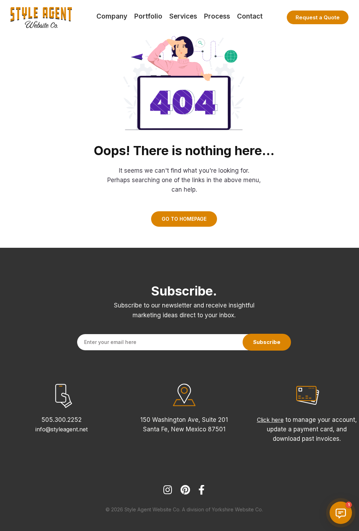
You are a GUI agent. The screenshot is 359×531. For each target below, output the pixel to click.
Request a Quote (318, 17)
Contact (250, 16)
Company (111, 16)
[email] (201, 493)
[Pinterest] (185, 493)
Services (183, 16)
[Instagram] (167, 493)
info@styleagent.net (61, 429)
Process (217, 16)
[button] (341, 513)
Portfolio (148, 16)
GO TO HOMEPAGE (184, 219)
